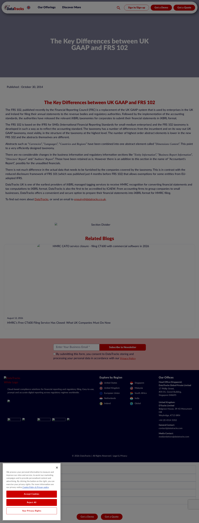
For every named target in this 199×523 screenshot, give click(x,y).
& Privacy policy (42, 487)
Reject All (31, 502)
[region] (31, 492)
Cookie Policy (28, 487)
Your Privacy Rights (31, 511)
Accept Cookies (31, 494)
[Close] (56, 467)
